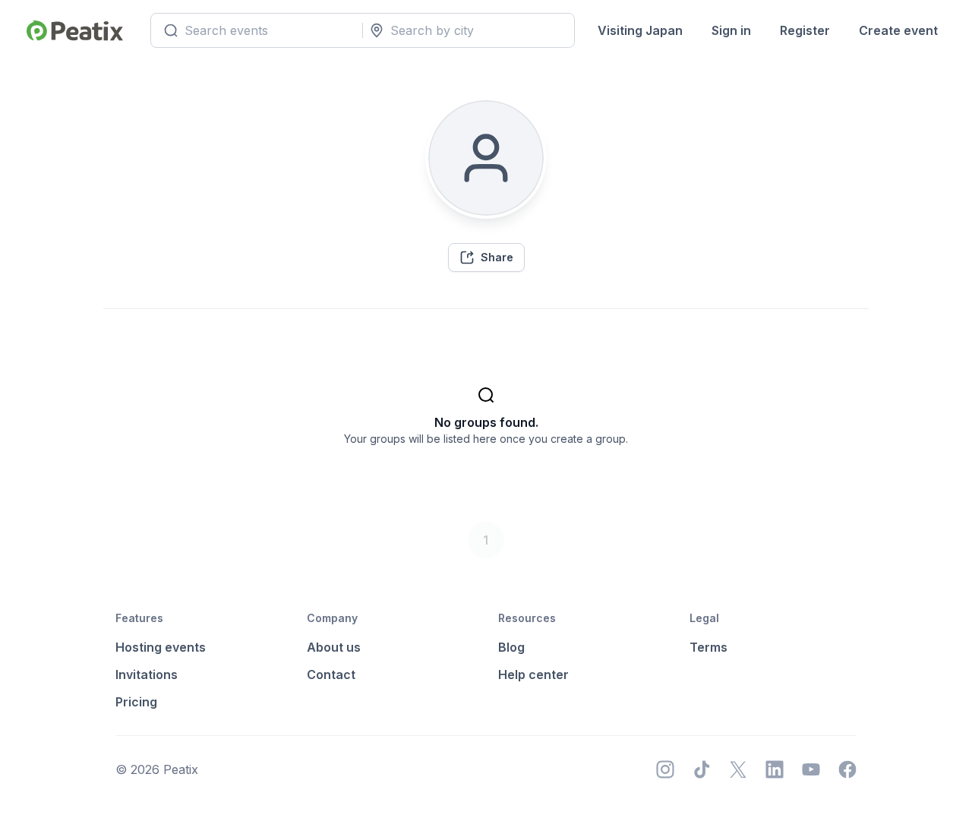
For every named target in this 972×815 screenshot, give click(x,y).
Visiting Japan (640, 30)
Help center (533, 674)
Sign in (731, 30)
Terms (708, 647)
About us (334, 647)
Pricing (136, 701)
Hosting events (160, 647)
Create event (898, 30)
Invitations (146, 674)
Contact (331, 674)
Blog (511, 647)
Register (805, 30)
